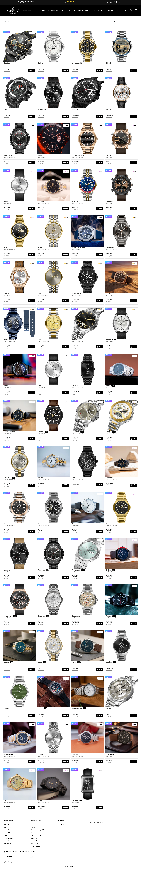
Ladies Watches (8, 835)
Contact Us (34, 827)
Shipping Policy (35, 838)
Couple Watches (8, 838)
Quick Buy (31, 70)
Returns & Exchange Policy (38, 830)
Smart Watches (84, 10)
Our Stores (61, 824)
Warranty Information (36, 835)
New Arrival (53, 10)
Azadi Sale (27, 10)
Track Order (112, 10)
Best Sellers (40, 10)
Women (72, 10)
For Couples (99, 10)
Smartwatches (7, 827)
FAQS (32, 824)
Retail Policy (34, 833)
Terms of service (8, 841)
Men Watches (7, 833)
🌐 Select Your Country (94, 822)
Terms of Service (35, 846)
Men (63, 10)
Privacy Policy (34, 843)
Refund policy (7, 843)
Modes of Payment (36, 841)
